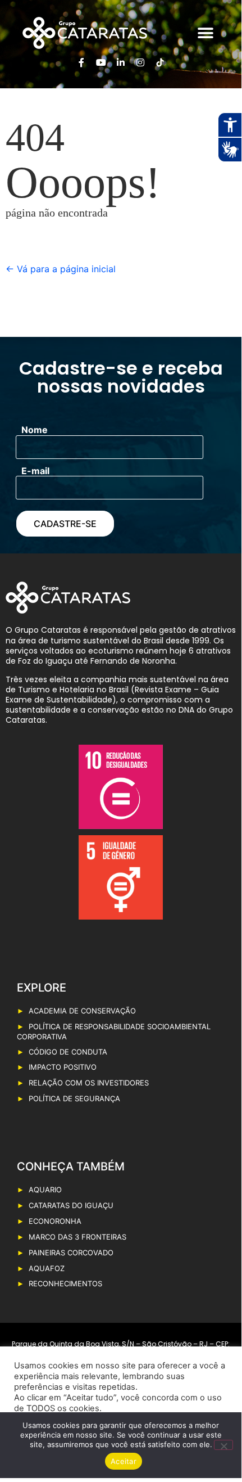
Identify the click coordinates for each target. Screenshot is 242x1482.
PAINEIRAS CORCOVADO (71, 1252)
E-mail (35, 470)
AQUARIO (45, 1189)
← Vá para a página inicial (61, 268)
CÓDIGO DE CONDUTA (68, 1051)
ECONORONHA (55, 1221)
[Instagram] (140, 62)
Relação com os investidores (89, 1082)
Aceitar (123, 1461)
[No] (223, 1445)
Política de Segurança (74, 1098)
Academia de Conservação (82, 1010)
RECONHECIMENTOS (65, 1283)
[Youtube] (101, 62)
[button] (205, 33)
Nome (34, 429)
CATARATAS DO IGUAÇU (71, 1205)
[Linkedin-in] (121, 62)
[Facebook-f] (81, 62)
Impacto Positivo (63, 1066)
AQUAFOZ (47, 1268)
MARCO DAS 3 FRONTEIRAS (77, 1236)
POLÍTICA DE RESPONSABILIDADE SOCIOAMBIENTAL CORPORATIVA (114, 1031)
